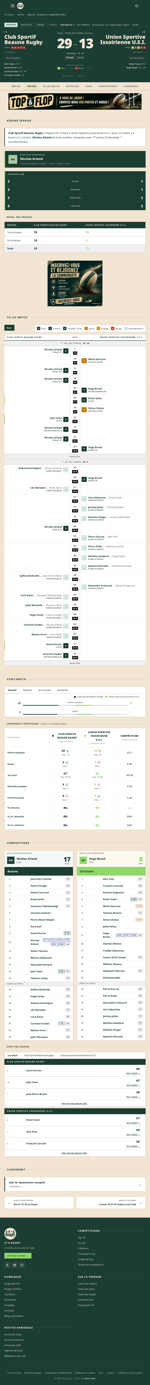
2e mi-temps (76, 462)
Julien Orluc (110, 926)
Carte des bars (85, 1299)
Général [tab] (12, 690)
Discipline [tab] (62, 690)
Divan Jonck (37, 899)
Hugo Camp (36, 614)
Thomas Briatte (112, 913)
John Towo (9, 64)
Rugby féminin (12, 1283)
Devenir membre (18, 1255)
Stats (89, 86)
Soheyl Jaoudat (111, 977)
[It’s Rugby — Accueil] (10, 1234)
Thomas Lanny (39, 978)
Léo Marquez (38, 487)
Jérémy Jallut (95, 507)
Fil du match (51, 86)
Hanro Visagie (39, 885)
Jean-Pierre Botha (41, 879)
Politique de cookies (85, 1372)
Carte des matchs (87, 1283)
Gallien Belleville (29, 575)
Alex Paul (108, 879)
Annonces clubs (12, 1334)
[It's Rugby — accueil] (20, 6)
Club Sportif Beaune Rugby (23, 39)
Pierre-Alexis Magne (43, 919)
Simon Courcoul (40, 892)
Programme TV (86, 1305)
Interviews (10, 1299)
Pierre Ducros (96, 536)
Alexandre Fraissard (100, 585)
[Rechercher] (137, 6)
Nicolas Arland (11, 71)
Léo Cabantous (97, 497)
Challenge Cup (86, 1259)
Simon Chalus (96, 408)
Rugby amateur (12, 1289)
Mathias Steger (97, 517)
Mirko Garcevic (97, 359)
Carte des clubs (86, 1289)
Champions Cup (86, 1253)
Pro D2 (81, 1243)
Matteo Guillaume (41, 957)
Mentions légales (33, 1372)
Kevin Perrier (10, 67)
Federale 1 (67, 24)
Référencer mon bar (15, 1356)
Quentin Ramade (98, 565)
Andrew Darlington (29, 468)
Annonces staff (12, 1345)
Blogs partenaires (13, 1316)
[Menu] (12, 5)
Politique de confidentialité (58, 1372)
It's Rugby (9, 14)
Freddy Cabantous (113, 950)
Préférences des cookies (130, 1372)
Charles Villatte (112, 943)
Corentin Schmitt (41, 913)
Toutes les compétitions (91, 1264)
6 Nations (83, 1248)
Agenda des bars (13, 1350)
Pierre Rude (95, 546)
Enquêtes (9, 1305)
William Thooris (112, 964)
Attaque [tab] (27, 690)
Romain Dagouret (113, 892)
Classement (131, 86)
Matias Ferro (39, 634)
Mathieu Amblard (98, 556)
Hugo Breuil (132, 67)
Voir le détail (133, 1073)
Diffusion (72, 86)
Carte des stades (87, 1294)
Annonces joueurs (14, 1339)
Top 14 (81, 1237)
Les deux (13, 1055)
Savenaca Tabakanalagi (44, 906)
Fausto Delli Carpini (114, 957)
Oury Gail (36, 926)
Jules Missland (33, 605)
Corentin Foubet (12, 75)
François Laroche (113, 885)
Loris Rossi (26, 595)
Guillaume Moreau (114, 970)
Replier (75, 456)
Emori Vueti (134, 64)
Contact (111, 1372)
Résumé (31, 86)
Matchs (20, 14)
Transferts (9, 1294)
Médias (16, 86)
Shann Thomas (39, 951)
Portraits (9, 1310)
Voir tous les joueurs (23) (75, 1103)
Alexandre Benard (41, 964)
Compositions (108, 86)
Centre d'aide (14, 1372)
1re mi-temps (76, 343)
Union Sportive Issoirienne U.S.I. (123, 39)
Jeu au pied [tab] (44, 690)
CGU (101, 1372)
